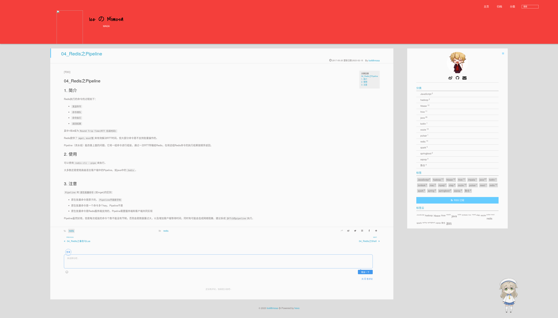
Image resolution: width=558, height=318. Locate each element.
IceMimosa (374, 60)
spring (432, 190)
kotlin (424, 123)
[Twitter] (355, 230)
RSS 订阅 (459, 200)
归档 (499, 6)
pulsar (424, 135)
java (423, 117)
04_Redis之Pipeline (81, 53)
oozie (424, 129)
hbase (424, 105)
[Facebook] (369, 230)
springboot (426, 153)
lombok (422, 185)
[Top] (376, 230)
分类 (512, 6)
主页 (486, 6)
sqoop (424, 159)
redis (71, 230)
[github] (457, 77)
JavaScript (426, 94)
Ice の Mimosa (106, 19)
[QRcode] (362, 230)
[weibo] (450, 77)
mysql (442, 185)
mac (433, 185)
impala (472, 179)
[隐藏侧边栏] (503, 53)
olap (452, 185)
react (483, 185)
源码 (449, 223)
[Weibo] (348, 230)
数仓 (423, 165)
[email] (464, 77)
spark (424, 147)
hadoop (425, 100)
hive (423, 111)
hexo (296, 308)
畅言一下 (365, 272)
